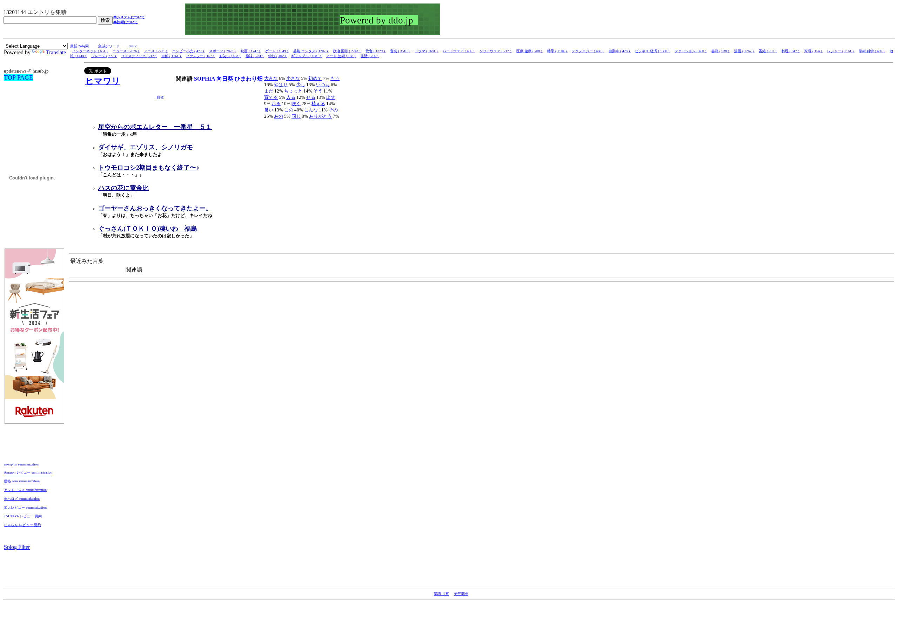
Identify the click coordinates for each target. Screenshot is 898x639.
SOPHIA (205, 79)
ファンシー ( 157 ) (200, 56)
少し (300, 84)
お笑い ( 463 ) (230, 56)
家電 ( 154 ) (813, 51)
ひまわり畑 (249, 79)
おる (276, 103)
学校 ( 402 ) (277, 56)
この (288, 110)
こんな (311, 110)
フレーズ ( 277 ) (104, 56)
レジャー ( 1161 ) (841, 51)
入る (290, 97)
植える (318, 103)
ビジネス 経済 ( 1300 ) (652, 51)
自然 (160, 97)
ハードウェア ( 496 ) (459, 51)
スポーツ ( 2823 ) (222, 51)
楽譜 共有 (441, 594)
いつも (323, 84)
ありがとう (320, 116)
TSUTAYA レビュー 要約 (23, 516)
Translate (56, 52)
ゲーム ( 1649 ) (277, 51)
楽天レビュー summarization (25, 507)
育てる (271, 97)
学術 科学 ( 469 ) (872, 51)
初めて (315, 78)
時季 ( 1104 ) (557, 51)
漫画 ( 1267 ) (744, 51)
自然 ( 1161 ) (171, 56)
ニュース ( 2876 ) (126, 51)
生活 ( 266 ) (370, 56)
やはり (281, 84)
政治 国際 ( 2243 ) (347, 51)
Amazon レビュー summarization (28, 472)
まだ (268, 91)
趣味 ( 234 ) (255, 56)
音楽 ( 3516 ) (400, 51)
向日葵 (225, 79)
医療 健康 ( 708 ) (529, 51)
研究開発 (461, 594)
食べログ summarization (22, 499)
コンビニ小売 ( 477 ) (188, 51)
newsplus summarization (21, 464)
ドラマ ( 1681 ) (426, 51)
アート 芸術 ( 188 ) (341, 56)
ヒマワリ (102, 81)
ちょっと (293, 91)
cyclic (133, 46)
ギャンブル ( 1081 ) (306, 56)
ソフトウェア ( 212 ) (496, 51)
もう (335, 78)
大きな (271, 78)
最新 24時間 (80, 46)
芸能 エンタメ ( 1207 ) (311, 51)
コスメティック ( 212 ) (139, 56)
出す (330, 97)
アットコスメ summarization (25, 490)
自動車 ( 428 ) (620, 51)
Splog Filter (17, 547)
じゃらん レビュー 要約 (22, 525)
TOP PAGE (18, 77)
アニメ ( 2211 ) (156, 51)
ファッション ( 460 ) (691, 51)
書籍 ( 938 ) (720, 51)
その (333, 110)
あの (278, 116)
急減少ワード (109, 46)
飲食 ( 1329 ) (376, 51)
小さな (293, 78)
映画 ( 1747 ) (251, 51)
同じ (296, 116)
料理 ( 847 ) (791, 51)
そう (317, 91)
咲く (296, 103)
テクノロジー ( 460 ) (588, 51)
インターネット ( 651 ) (90, 51)
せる (310, 97)
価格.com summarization (22, 481)
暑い (268, 110)
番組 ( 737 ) (768, 51)
